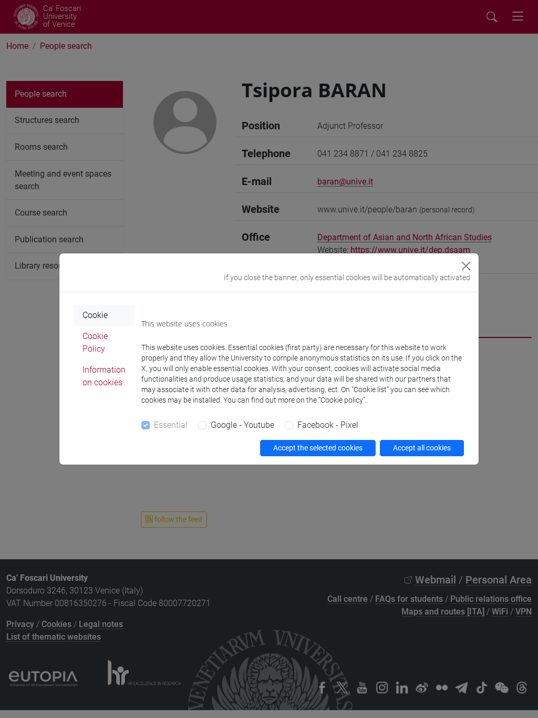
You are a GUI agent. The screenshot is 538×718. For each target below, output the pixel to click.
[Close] (466, 266)
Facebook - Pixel (327, 425)
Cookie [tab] (95, 315)
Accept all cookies (422, 448)
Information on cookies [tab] (104, 376)
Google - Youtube (242, 425)
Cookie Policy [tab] (95, 342)
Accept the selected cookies (318, 448)
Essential (171, 425)
